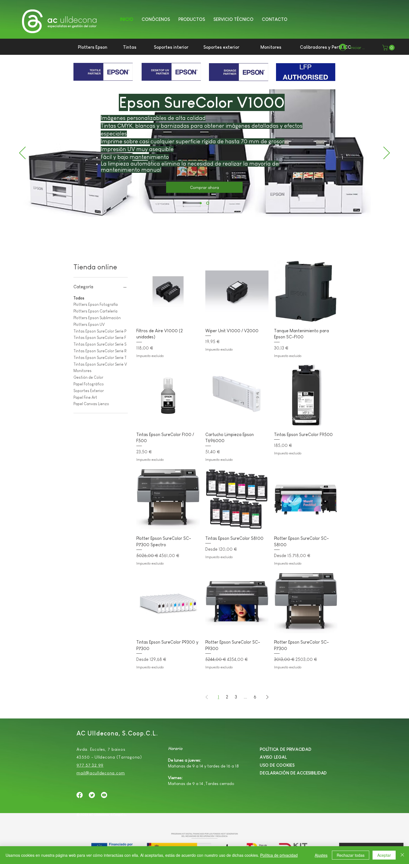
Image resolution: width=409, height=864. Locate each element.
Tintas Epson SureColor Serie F (99, 337)
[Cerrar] (402, 855)
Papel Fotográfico (88, 384)
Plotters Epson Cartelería (95, 311)
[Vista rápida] (168, 291)
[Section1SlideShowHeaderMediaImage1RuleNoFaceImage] (207, 203)
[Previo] (22, 153)
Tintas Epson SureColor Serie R (99, 351)
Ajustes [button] (321, 855)
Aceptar (384, 855)
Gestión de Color (88, 377)
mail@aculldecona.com (101, 773)
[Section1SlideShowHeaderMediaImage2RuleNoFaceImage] (201, 203)
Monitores (82, 370)
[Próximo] (386, 153)
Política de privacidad (279, 855)
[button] (191, 18)
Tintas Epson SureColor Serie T (100, 357)
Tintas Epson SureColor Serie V (100, 364)
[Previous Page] (206, 697)
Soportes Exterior (88, 390)
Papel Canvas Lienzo (91, 404)
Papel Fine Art (85, 397)
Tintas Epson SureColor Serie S (99, 344)
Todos (78, 298)
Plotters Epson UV (89, 324)
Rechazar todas (350, 855)
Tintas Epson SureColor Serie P (99, 331)
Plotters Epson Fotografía (95, 304)
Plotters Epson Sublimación (97, 318)
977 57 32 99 (90, 765)
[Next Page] (267, 697)
